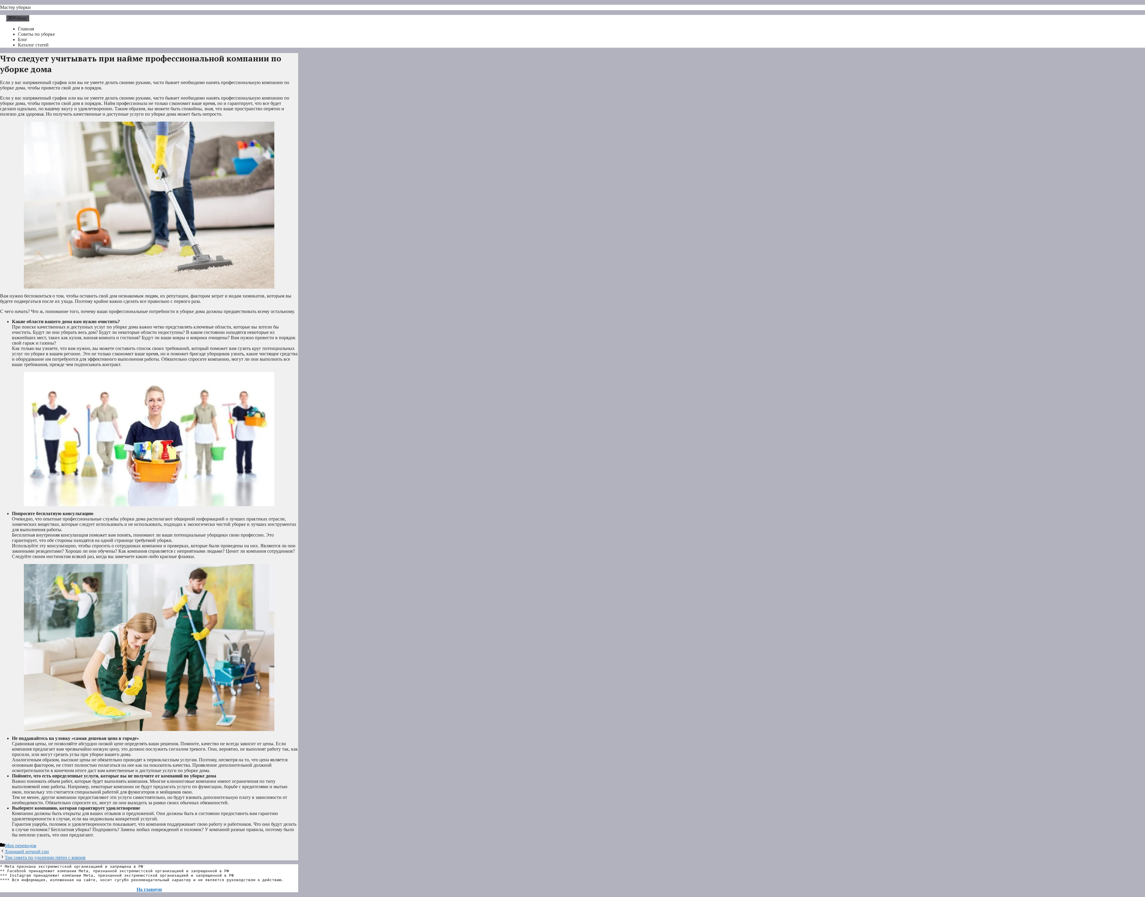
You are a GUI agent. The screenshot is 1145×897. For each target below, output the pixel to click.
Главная (26, 28)
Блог (22, 39)
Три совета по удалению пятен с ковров (45, 857)
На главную (149, 889)
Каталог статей (33, 44)
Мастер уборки (15, 7)
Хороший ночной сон (27, 851)
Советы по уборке (36, 34)
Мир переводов (20, 845)
